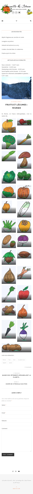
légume (4, 362)
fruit (9, 360)
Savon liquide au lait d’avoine (10, 71)
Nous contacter (6, 65)
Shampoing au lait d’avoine (9, 69)
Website (4, 420)
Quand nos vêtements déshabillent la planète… (15, 73)
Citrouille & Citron (16, 6)
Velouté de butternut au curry (10, 45)
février (4, 360)
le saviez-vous (21, 360)
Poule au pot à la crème (8, 53)
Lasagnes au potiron (8, 41)
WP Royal (17, 482)
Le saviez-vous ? (16, 101)
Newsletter (5, 67)
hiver (14, 360)
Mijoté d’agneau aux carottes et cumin (13, 37)
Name (4, 405)
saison (10, 362)
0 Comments (28, 367)
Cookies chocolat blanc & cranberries (12, 49)
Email (4, 413)
